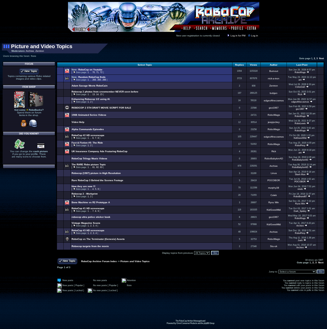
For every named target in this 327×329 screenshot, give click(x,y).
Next (321, 58)
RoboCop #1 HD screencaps (88, 208)
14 (97, 94)
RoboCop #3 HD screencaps (88, 230)
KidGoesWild (300, 138)
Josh (300, 240)
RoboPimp (300, 145)
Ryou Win (273, 202)
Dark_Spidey (300, 211)
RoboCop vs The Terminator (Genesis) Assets (98, 239)
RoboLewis (300, 123)
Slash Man (300, 174)
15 (101, 94)
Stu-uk (273, 246)
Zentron (39, 51)
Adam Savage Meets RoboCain (89, 85)
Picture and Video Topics (41, 46)
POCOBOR (273, 180)
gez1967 (274, 107)
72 (101, 72)
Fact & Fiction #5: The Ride (87, 142)
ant (300, 80)
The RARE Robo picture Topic (89, 164)
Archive (30, 51)
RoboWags (300, 72)
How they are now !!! (83, 186)
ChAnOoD (300, 87)
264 (94, 80)
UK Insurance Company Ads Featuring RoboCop (99, 151)
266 (104, 80)
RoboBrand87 (300, 196)
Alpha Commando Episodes (88, 129)
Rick (300, 94)
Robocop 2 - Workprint (84, 193)
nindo (300, 189)
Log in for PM (238, 35)
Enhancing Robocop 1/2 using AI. (91, 99)
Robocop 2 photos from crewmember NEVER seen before (105, 91)
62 (97, 167)
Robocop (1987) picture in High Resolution (96, 173)
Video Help (78, 122)
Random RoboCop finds (92, 77)
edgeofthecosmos (274, 100)
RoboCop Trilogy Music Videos (89, 158)
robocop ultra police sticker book (91, 217)
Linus (274, 173)
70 (93, 72)
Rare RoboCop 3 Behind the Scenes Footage (97, 180)
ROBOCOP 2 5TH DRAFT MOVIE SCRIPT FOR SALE (101, 107)
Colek (274, 195)
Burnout (273, 71)
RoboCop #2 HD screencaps (88, 135)
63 (101, 167)
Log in (254, 35)
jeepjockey (274, 122)
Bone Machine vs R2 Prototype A (91, 202)
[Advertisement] (190, 309)
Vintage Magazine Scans (86, 223)
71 (97, 72)
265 (99, 80)
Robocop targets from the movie (90, 246)
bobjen (273, 93)
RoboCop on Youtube (90, 69)
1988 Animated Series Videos (89, 115)
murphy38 (273, 187)
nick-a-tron (273, 78)
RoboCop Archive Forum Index (99, 261)
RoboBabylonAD (274, 158)
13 (93, 94)
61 (93, 167)
